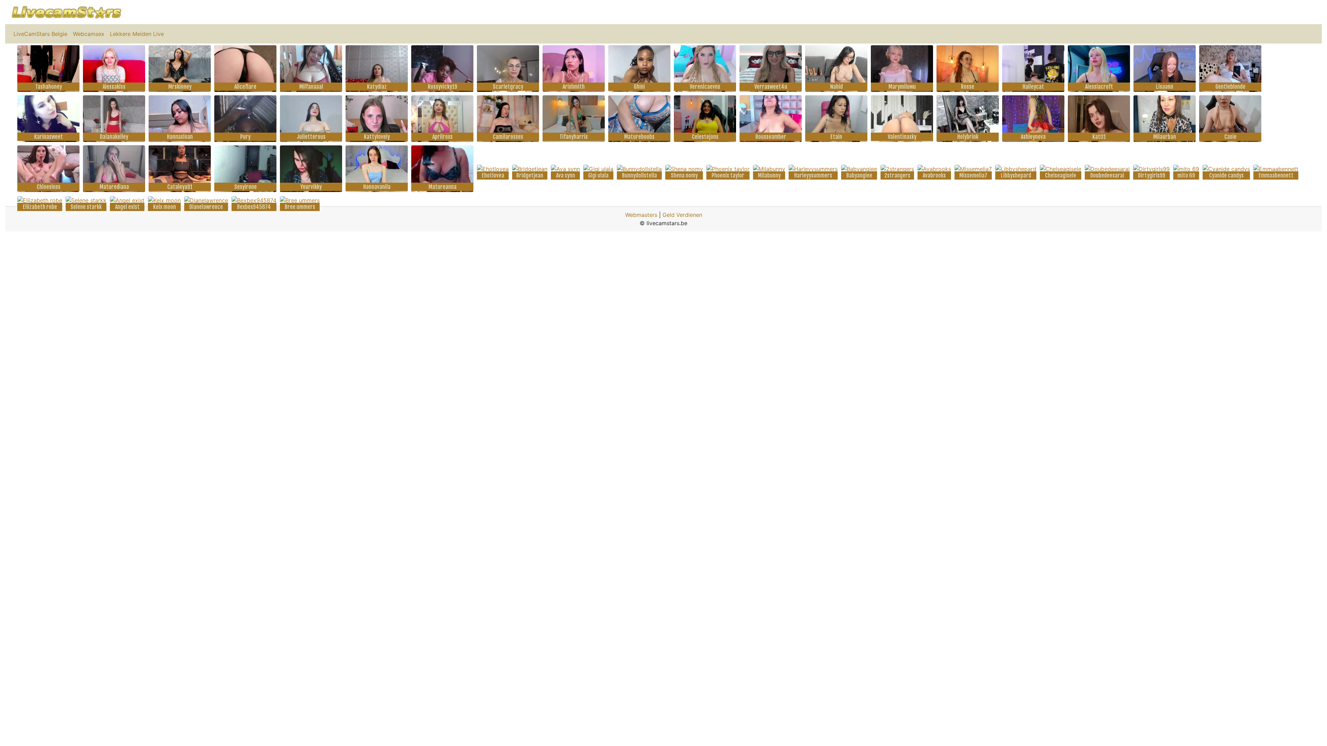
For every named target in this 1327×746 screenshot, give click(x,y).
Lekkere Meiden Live (137, 33)
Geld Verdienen (682, 214)
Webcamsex (88, 33)
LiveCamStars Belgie (40, 33)
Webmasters (641, 214)
